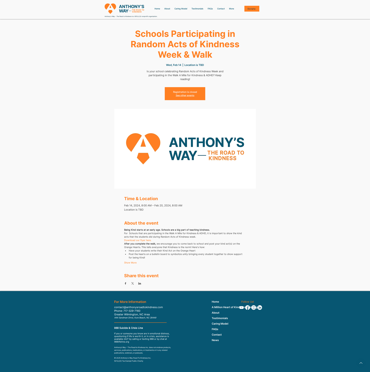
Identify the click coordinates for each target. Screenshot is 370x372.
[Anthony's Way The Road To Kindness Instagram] (253, 307)
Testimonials (220, 318)
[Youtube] (241, 307)
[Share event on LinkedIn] (139, 283)
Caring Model (220, 323)
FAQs (215, 329)
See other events (185, 95)
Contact (217, 334)
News (215, 340)
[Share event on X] (132, 283)
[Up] (361, 363)
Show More (130, 262)
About (215, 312)
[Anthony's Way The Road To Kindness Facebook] (247, 307)
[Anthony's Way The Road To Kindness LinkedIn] (259, 307)
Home (215, 301)
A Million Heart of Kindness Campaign (220, 307)
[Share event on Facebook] (125, 283)
